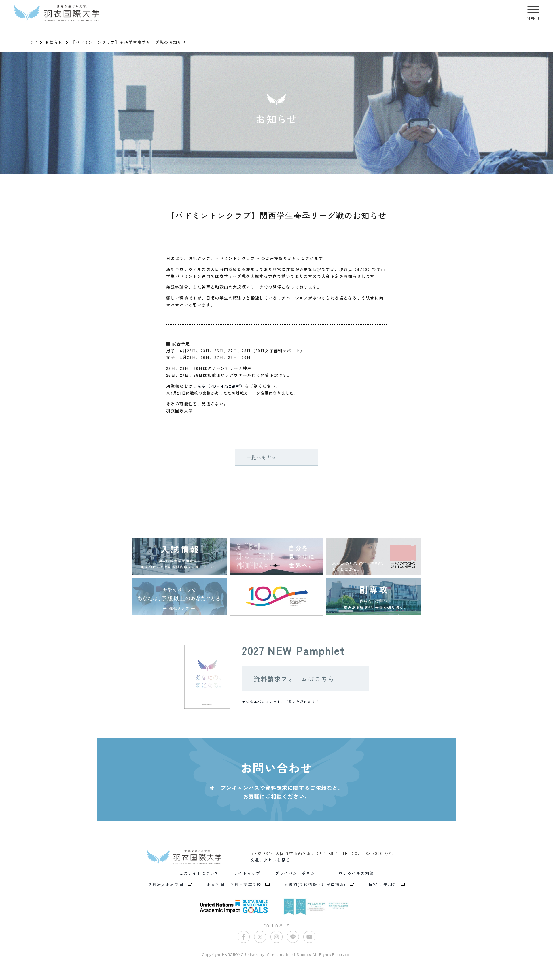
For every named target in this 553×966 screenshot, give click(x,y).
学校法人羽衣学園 (165, 884)
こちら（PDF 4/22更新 (216, 386)
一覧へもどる (261, 457)
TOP (32, 42)
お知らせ (54, 42)
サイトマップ (247, 873)
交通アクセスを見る (270, 860)
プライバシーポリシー (297, 873)
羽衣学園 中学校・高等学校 (234, 884)
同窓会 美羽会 (383, 884)
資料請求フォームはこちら (294, 678)
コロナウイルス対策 (354, 873)
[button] (533, 13)
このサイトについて (199, 873)
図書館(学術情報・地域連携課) (315, 884)
